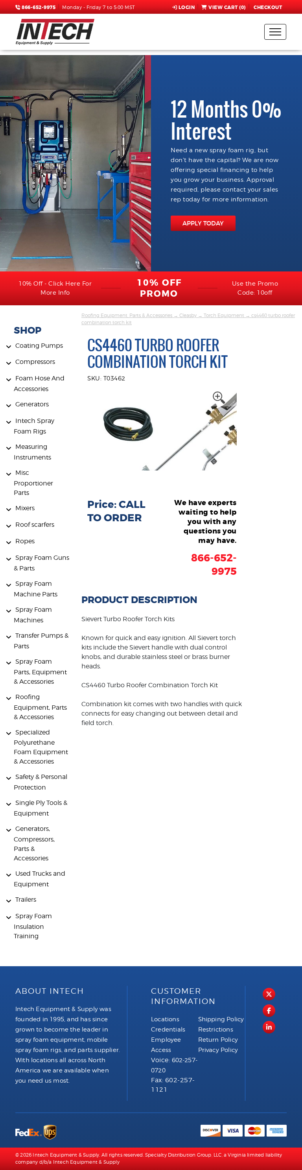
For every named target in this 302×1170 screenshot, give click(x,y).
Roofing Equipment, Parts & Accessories (126, 315)
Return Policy (218, 1039)
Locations (165, 1019)
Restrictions (215, 1029)
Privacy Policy (218, 1050)
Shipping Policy (221, 1019)
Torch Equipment (224, 315)
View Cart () (227, 7)
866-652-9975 (37, 7)
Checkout (268, 7)
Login (187, 7)
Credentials (168, 1029)
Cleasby (188, 315)
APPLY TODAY (203, 223)
